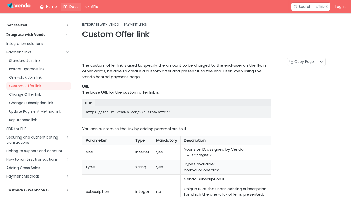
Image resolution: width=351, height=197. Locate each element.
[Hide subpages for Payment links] (68, 52)
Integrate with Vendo (26, 34)
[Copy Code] (265, 110)
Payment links (135, 25)
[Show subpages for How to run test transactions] (68, 159)
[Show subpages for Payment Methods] (68, 176)
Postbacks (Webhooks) (27, 190)
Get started (16, 25)
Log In (340, 6)
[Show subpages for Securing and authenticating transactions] (68, 137)
